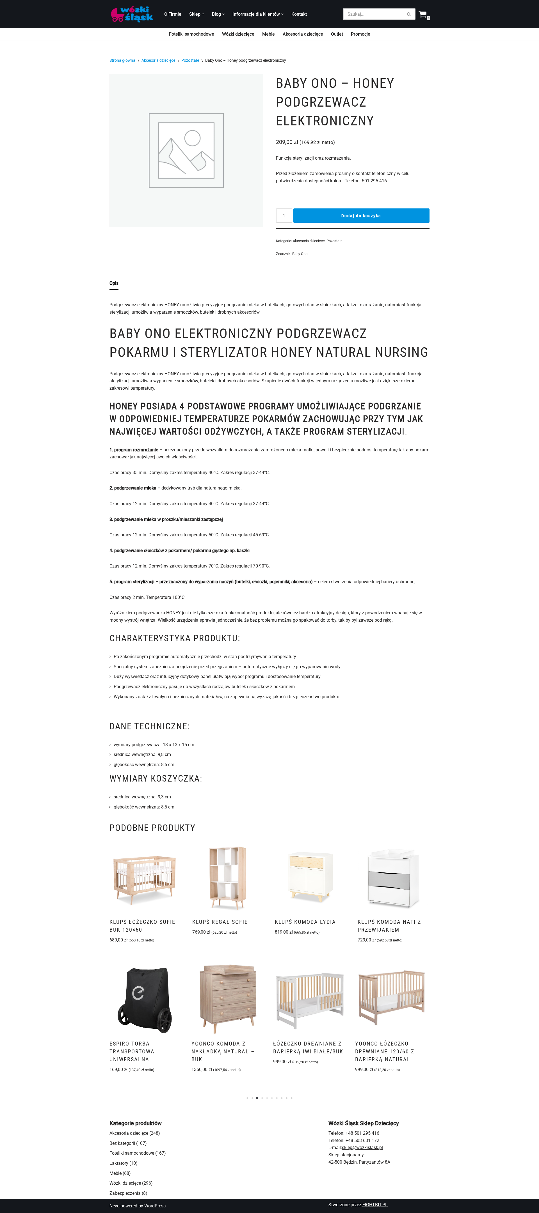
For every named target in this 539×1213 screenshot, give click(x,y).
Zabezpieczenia (125, 1193)
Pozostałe (190, 60)
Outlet (337, 34)
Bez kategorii (122, 1143)
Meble (268, 34)
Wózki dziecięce (238, 34)
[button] (203, 14)
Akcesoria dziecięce (303, 34)
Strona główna (122, 60)
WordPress (155, 1206)
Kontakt (299, 14)
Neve (114, 1206)
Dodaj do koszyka (361, 215)
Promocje (360, 34)
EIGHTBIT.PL (375, 1204)
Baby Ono (299, 254)
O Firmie (172, 14)
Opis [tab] (113, 283)
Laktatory (118, 1163)
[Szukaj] (409, 14)
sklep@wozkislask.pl (362, 1147)
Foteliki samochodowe (191, 34)
